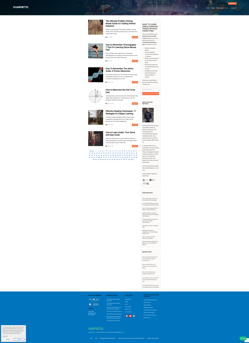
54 (115, 155)
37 (124, 153)
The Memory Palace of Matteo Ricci (150, 226)
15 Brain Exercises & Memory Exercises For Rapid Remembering (150, 221)
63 (136, 155)
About (91, 338)
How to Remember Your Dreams (113, 320)
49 (103, 155)
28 (103, 153)
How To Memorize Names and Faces (114, 314)
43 (89, 155)
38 (127, 153)
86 (96, 159)
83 (134, 157)
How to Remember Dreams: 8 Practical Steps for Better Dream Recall (149, 258)
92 (110, 159)
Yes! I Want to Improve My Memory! (151, 93)
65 (92, 157)
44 (92, 155)
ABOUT (213, 8)
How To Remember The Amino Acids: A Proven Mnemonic (119, 69)
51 (108, 155)
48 (101, 155)
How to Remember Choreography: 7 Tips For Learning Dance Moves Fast (121, 47)
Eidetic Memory (147, 302)
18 (129, 151)
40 (131, 153)
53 (113, 155)
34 (117, 153)
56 (120, 155)
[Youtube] (130, 316)
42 (136, 153)
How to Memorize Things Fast (150, 315)
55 (117, 155)
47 (99, 155)
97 (121, 159)
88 (100, 159)
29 (106, 153)
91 (107, 159)
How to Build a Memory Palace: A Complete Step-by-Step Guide (150, 204)
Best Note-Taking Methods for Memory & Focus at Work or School (150, 243)
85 (93, 159)
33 (115, 153)
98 (124, 159)
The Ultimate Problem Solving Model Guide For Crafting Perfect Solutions (121, 23)
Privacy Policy (128, 306)
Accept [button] (19, 339)
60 (129, 155)
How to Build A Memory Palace (150, 299)
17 (126, 151)
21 (136, 151)
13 (117, 151)
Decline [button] (7, 339)
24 (94, 153)
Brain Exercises (147, 317)
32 (113, 153)
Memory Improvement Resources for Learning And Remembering (131, 338)
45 (94, 155)
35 (120, 153)
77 (120, 157)
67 (96, 157)
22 (89, 153)
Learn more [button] (5, 336)
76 (118, 157)
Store (126, 304)
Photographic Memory (148, 307)
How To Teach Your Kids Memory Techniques (148, 237)
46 (96, 155)
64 (89, 157)
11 (112, 151)
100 (129, 159)
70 (104, 157)
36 (122, 153)
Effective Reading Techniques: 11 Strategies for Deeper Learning (121, 112)
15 (122, 151)
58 (124, 155)
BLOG (226, 8)
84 (136, 157)
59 (127, 155)
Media (126, 301)
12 (115, 151)
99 (126, 159)
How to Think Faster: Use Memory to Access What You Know (149, 266)
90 (105, 159)
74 (113, 157)
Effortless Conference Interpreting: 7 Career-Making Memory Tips (150, 232)
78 (122, 157)
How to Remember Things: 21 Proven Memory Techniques (150, 199)
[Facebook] (126, 316)
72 (108, 157)
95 (117, 159)
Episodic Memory (147, 305)
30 (108, 153)
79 (125, 157)
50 (106, 155)
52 (110, 155)
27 (101, 153)
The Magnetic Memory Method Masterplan (113, 304)
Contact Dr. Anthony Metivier (153, 338)
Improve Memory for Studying (150, 310)
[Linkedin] (134, 316)
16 (124, 151)
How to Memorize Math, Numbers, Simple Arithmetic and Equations (114, 317)
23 (92, 153)
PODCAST (233, 8)
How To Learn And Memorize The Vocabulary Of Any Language (114, 308)
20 (133, 151)
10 (110, 151)
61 (131, 155)
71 (106, 157)
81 (129, 157)
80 (127, 157)
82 (132, 157)
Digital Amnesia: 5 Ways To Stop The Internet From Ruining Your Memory (150, 214)
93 (112, 159)
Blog (96, 338)
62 (134, 155)
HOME (208, 8)
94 (114, 159)
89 (103, 159)
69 (101, 157)
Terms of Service (128, 311)
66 (94, 157)
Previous (91, 151)
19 (131, 151)
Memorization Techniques (149, 312)
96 (119, 159)
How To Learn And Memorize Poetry (114, 311)
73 (111, 157)
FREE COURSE (220, 8)
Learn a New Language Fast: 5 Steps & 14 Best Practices (150, 209)
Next (132, 159)
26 (99, 153)
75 (115, 157)
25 (96, 153)
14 (119, 151)
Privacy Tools (128, 309)
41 (134, 153)
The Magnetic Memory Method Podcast (108, 338)
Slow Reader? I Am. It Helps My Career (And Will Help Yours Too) (150, 279)
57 (122, 155)
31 (110, 153)
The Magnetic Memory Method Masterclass (113, 300)
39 (129, 153)
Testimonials (128, 299)
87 (98, 159)
